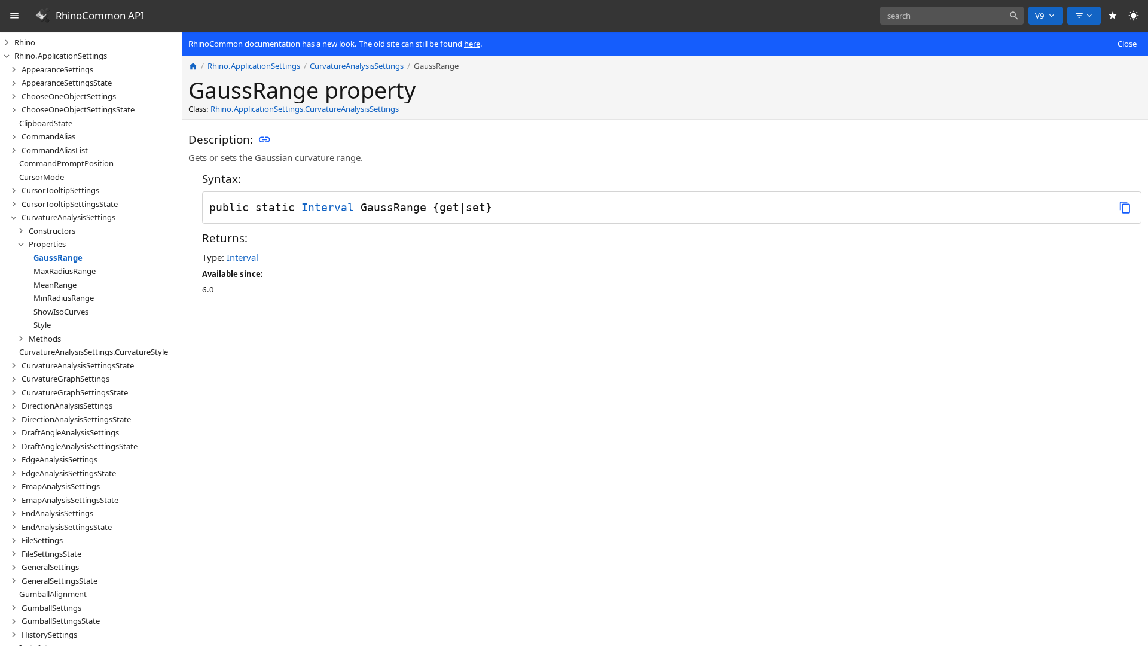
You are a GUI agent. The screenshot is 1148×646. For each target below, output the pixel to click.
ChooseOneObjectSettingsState (78, 109)
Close (1127, 43)
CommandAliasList (55, 150)
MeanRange (55, 284)
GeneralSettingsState (59, 580)
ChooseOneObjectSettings (69, 96)
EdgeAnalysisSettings (59, 459)
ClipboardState (45, 123)
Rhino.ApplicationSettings (60, 55)
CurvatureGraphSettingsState (75, 392)
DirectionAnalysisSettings (67, 405)
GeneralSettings (50, 567)
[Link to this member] (264, 140)
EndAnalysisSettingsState (67, 527)
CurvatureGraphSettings (65, 378)
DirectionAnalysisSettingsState (76, 419)
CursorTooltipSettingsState (70, 204)
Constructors (52, 231)
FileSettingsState (51, 554)
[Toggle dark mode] (1134, 16)
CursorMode (41, 177)
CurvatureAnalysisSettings (68, 217)
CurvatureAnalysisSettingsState (78, 365)
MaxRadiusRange (64, 271)
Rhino (24, 42)
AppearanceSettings (57, 69)
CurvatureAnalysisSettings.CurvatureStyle (93, 351)
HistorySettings (49, 634)
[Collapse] (6, 56)
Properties (47, 244)
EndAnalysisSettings (57, 513)
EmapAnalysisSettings (61, 486)
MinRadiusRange (63, 297)
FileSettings (42, 540)
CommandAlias (48, 136)
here (472, 43)
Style (42, 324)
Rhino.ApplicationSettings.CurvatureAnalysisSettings (304, 108)
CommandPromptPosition (66, 163)
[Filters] (1084, 16)
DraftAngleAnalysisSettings (70, 432)
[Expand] (6, 42)
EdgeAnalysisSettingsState (69, 473)
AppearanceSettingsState (67, 82)
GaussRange (58, 257)
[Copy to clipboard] (1125, 207)
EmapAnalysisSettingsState (70, 500)
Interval (327, 207)
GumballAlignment (53, 594)
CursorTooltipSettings (60, 190)
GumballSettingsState (61, 620)
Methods (45, 338)
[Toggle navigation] (15, 16)
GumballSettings (51, 607)
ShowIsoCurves (60, 311)
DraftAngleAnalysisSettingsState (80, 446)
